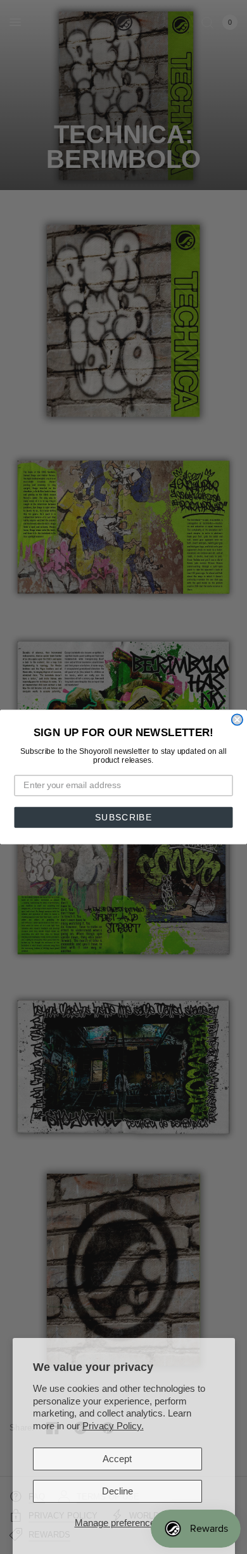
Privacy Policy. (113, 1425)
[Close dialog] (237, 719)
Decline (117, 1491)
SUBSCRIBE (123, 817)
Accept (117, 1458)
